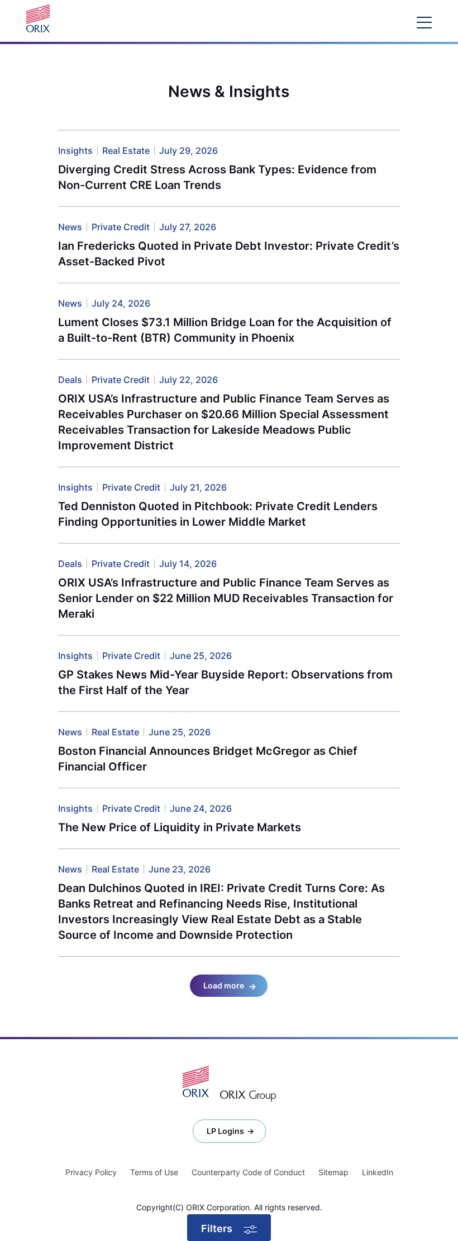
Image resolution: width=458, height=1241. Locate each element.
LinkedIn (377, 1172)
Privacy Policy (91, 1172)
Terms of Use (154, 1172)
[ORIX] (196, 1081)
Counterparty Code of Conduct (248, 1172)
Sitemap (333, 1172)
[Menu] (424, 22)
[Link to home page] (40, 18)
